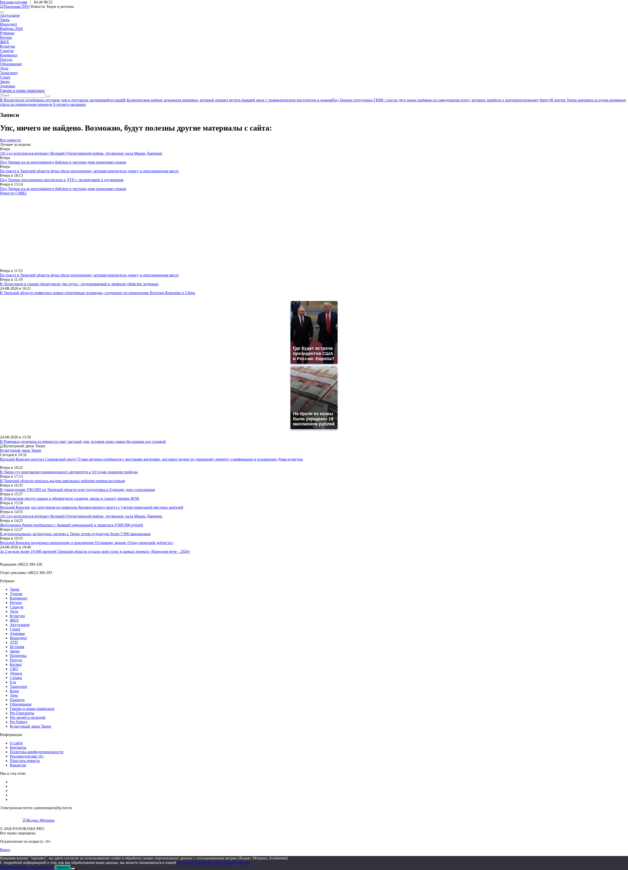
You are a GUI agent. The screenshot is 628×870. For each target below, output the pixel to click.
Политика (18, 655)
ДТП (14, 642)
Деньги (16, 673)
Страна (16, 678)
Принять (63, 867)
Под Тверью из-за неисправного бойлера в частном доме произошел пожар (63, 162)
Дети (4, 68)
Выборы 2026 (11, 29)
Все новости (10, 140)
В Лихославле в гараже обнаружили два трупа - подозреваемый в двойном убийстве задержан (79, 284)
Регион (6, 37)
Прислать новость (25, 761)
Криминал (8, 55)
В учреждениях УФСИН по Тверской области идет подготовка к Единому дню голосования (77, 490)
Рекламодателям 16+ (27, 756)
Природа (17, 700)
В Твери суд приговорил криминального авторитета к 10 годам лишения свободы (69, 472)
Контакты (18, 747)
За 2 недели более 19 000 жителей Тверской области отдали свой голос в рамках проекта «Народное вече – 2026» (95, 551)
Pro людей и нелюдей (27, 717)
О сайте (16, 743)
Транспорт (9, 73)
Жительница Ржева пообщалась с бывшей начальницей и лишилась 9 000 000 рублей (71, 525)
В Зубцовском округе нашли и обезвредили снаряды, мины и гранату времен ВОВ (69, 498)
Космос (16, 664)
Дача (14, 695)
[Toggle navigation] (2, 12)
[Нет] (73, 868)
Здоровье (7, 86)
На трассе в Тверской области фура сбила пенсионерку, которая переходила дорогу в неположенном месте (89, 171)
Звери (5, 82)
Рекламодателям (13, 2)
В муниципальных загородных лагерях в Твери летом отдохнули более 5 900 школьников (75, 534)
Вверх (5, 850)
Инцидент (8, 24)
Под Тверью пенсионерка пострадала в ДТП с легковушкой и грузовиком (61, 180)
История (17, 647)
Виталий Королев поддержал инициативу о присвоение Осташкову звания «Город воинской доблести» (86, 543)
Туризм (16, 594)
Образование (11, 64)
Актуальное (10, 15)
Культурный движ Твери (30, 726)
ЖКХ (4, 42)
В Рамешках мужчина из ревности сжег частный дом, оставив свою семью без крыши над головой (83, 441)
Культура (7, 46)
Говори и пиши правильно (22, 90)
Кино (14, 691)
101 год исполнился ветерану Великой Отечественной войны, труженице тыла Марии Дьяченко (81, 153)
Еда (13, 682)
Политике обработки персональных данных (214, 862)
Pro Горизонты (22, 713)
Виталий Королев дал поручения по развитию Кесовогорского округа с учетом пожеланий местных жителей (91, 507)
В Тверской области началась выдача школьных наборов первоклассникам (62, 481)
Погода (6, 59)
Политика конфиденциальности (37, 752)
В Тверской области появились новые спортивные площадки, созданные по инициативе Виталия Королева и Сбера (97, 293)
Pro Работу (19, 722)
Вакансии (18, 765)
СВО (14, 669)
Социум (6, 51)
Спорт (5, 77)
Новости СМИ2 (13, 193)
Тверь (5, 20)
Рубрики (7, 33)
